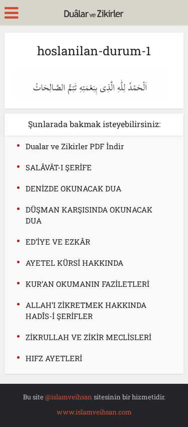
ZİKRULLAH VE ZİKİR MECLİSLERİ (88, 337)
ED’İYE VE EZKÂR (58, 242)
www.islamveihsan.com (94, 411)
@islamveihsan (68, 396)
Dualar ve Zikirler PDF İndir (75, 146)
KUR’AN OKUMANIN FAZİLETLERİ (87, 284)
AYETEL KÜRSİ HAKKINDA (74, 263)
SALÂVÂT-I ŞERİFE (59, 167)
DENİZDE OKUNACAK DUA (73, 188)
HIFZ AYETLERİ (54, 358)
